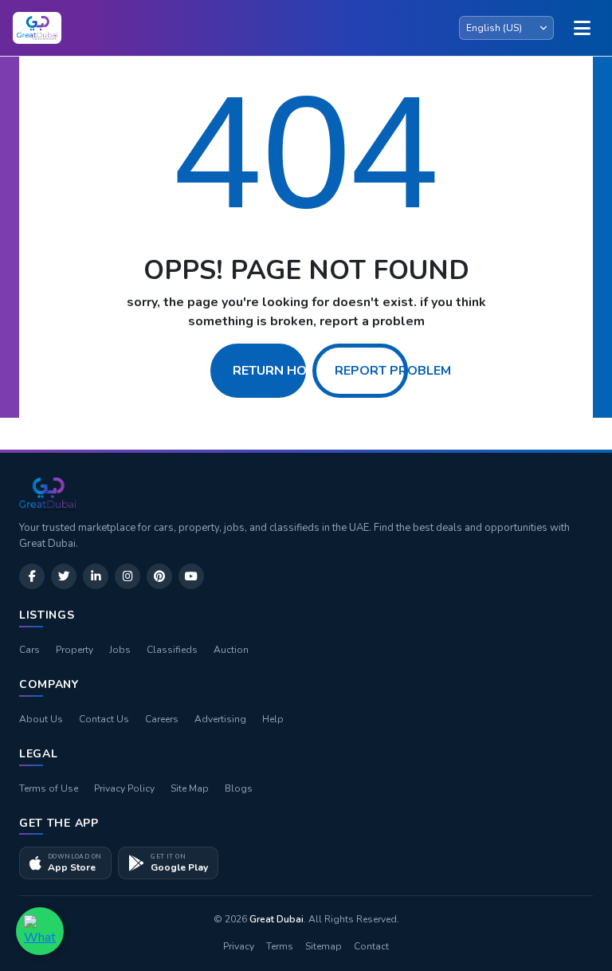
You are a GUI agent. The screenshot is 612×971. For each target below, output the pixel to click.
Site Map (190, 788)
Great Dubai (276, 919)
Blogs (239, 788)
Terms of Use (48, 788)
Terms (279, 946)
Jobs (120, 649)
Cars (29, 649)
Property (74, 649)
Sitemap (323, 946)
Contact (371, 946)
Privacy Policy (124, 788)
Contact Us (104, 719)
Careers (161, 719)
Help (273, 719)
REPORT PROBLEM (393, 370)
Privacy (238, 946)
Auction (231, 649)
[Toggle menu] (581, 27)
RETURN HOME (278, 370)
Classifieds (172, 649)
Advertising (220, 719)
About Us (41, 719)
